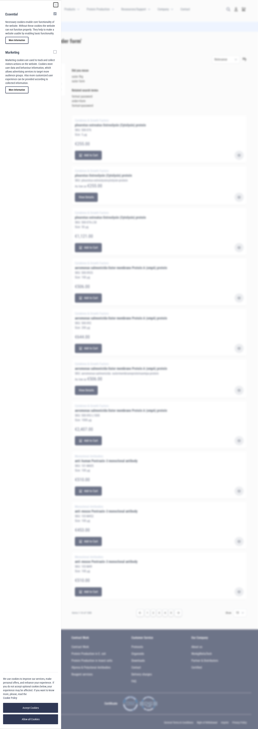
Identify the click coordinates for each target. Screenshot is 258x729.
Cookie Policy (10, 697)
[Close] (55, 4)
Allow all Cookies (31, 719)
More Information (17, 40)
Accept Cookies (31, 707)
